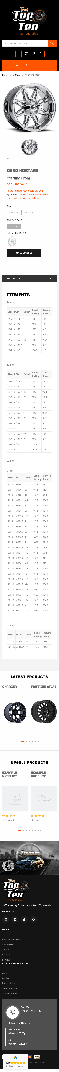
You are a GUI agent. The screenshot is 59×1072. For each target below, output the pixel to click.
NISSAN (16, 75)
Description (14, 278)
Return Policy (8, 983)
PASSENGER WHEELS (12, 939)
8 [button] (40, 830)
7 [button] (38, 830)
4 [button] (32, 741)
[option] (29, 107)
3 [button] (29, 741)
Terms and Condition (12, 988)
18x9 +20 (13, 212)
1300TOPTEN (16, 195)
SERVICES (7, 955)
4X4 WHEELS (8, 944)
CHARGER (9, 686)
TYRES (5, 949)
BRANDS (6, 960)
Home (5, 75)
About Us (6, 973)
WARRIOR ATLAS (44, 686)
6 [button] (38, 741)
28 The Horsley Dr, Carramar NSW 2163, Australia (26, 906)
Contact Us (7, 978)
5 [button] (35, 741)
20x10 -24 (28, 212)
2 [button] (26, 741)
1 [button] (22, 741)
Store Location (9, 993)
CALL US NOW (24, 253)
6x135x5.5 (13, 226)
